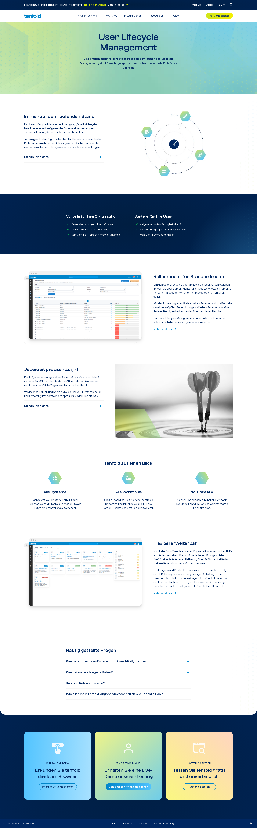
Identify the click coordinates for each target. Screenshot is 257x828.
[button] (222, 5)
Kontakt (112, 823)
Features (111, 15)
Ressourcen (156, 15)
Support (210, 5)
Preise (175, 15)
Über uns (196, 5)
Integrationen (133, 15)
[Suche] (231, 5)
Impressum (127, 823)
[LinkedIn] (251, 824)
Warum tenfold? (88, 15)
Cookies (143, 823)
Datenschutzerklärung (163, 823)
